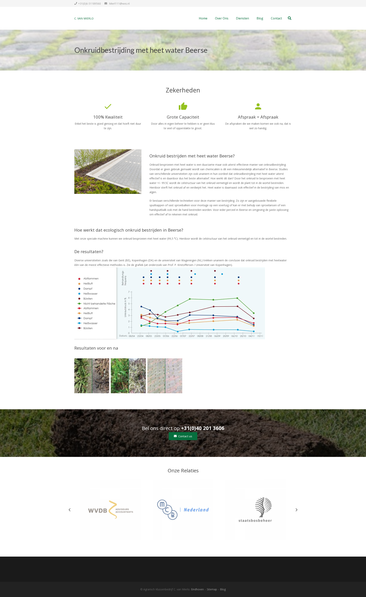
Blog (223, 589)
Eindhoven (197, 589)
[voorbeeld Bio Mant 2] (91, 375)
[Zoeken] (289, 18)
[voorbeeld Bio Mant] (164, 375)
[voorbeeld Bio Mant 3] (128, 375)
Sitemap (212, 589)
